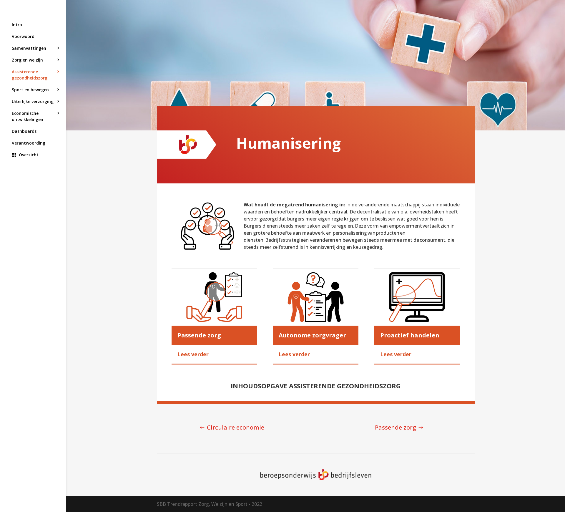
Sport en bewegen (30, 89)
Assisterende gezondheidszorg (29, 75)
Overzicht (29, 155)
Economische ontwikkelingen (27, 116)
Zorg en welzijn (27, 60)
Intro (17, 24)
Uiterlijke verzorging (33, 101)
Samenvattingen (29, 48)
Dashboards (24, 131)
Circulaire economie (235, 427)
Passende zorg (395, 427)
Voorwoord (23, 36)
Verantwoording (28, 143)
